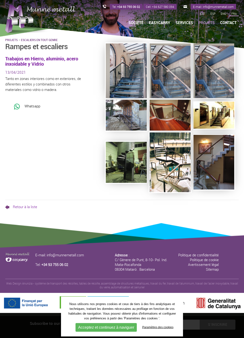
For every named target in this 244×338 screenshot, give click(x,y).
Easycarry (159, 22)
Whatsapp (32, 106)
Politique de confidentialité (198, 255)
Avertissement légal (203, 264)
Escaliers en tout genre (39, 40)
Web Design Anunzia (19, 283)
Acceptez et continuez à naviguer (106, 327)
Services (184, 22)
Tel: (51, 264)
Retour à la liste (25, 206)
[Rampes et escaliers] (126, 70)
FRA (234, 14)
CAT (202, 14)
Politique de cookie (204, 259)
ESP (212, 14)
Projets (11, 40)
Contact (228, 22)
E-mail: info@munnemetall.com (59, 255)
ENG (223, 14)
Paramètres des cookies (157, 327)
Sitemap (212, 269)
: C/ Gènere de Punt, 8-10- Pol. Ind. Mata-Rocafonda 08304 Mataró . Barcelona (141, 262)
